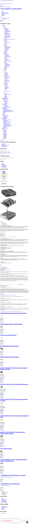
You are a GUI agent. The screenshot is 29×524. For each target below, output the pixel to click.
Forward (21, 311)
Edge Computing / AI (5, 97)
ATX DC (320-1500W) (7, 56)
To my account (3, 513)
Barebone (3, 15)
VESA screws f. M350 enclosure (8, 335)
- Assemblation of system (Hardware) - (10, 483)
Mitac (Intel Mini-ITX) (7, 36)
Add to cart (1, 322)
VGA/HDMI (4, 121)
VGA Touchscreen (5, 120)
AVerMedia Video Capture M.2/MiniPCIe (8, 111)
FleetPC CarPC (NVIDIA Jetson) (7, 107)
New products (3, 163)
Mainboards (4, 27)
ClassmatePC (4, 117)
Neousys (4, 132)
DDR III (6, 96)
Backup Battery (7, 54)
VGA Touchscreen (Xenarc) (6, 124)
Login (1, 151)
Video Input (6, 77)
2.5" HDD (6, 85)
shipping (1, 342)
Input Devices (5, 52)
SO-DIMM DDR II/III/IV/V (8, 94)
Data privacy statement (4, 502)
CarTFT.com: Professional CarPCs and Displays (6, 3)
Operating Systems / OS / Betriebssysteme (10, 39)
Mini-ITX (6, 63)
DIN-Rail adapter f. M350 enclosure (9, 346)
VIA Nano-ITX (7, 29)
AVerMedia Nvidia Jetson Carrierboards (8, 110)
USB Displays (5, 126)
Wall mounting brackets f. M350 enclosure (11, 324)
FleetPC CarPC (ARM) (6, 105)
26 (16, 311)
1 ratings (1, 318)
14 (7, 311)
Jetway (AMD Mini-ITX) (8, 34)
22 (13, 311)
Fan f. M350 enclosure (6, 448)
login (2, 269)
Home (2, 11)
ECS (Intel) (4, 135)
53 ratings (1, 410)
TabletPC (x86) (5, 116)
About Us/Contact (4, 499)
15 (8, 311)
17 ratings (1, 340)
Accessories (6, 44)
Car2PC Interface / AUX (8, 47)
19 (11, 311)
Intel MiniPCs (5, 130)
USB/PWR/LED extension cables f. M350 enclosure (13, 313)
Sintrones (4, 138)
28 (18, 311)
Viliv (5, 70)
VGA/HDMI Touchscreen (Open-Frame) (8, 125)
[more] (22, 230)
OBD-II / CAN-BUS (7, 81)
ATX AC (6, 60)
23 (14, 311)
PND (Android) (5, 104)
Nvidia (4, 113)
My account (3, 148)
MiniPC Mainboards (4, 146)
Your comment (22, 284)
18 (10, 311)
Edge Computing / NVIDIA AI (5, 13)
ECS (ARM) (4, 137)
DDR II (6, 95)
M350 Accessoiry (7, 65)
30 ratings (1, 362)
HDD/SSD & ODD (5, 83)
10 (4, 311)
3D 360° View (2, 221)
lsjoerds (2, 306)
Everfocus (4, 112)
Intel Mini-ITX (6, 30)
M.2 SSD (6, 89)
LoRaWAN (6, 82)
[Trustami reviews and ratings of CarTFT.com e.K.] (4, 181)
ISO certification (4, 166)
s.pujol (2, 298)
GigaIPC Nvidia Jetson (6, 109)
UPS (5, 58)
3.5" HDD (6, 84)
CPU (4, 71)
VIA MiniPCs (5, 134)
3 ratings (1, 351)
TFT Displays (3, 144)
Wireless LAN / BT (7, 76)
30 (19, 311)
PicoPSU (6, 57)
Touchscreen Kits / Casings (6, 122)
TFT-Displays (3, 508)
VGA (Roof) (4, 123)
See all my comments (9, 298)
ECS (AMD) (4, 136)
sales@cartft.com (19, 518)
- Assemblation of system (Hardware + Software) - (13, 475)
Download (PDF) (5, 267)
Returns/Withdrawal (4, 501)
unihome (2, 302)
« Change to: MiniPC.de (6, 0)
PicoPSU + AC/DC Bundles (8, 61)
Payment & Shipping (4, 165)
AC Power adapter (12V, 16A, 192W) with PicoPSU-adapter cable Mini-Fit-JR (13, 460)
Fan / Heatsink (6, 74)
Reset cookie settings (2, 520)
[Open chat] (27, 522)
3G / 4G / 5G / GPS (7, 78)
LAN (5, 79)
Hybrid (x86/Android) (6, 115)
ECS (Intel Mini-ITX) (7, 35)
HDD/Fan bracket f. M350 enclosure (9, 357)
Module (6, 42)
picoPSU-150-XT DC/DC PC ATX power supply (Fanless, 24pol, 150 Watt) (12, 432)
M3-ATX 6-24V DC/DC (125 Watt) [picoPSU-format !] (14, 384)
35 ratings (1, 443)
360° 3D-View (2, 377)
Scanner (6, 50)
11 (5, 311)
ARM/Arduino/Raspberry (6, 91)
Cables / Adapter (7, 48)
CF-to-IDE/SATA (7, 49)
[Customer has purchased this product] (6, 298)
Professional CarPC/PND (5, 506)
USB (5, 41)
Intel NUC (6, 32)
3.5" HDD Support (7, 64)
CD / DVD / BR (7, 86)
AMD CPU (6, 73)
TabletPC (3, 14)
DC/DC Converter (7, 55)
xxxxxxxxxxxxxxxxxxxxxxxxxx (4, 287)
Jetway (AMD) (5, 133)
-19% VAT (5, 159)
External (6, 66)
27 (17, 311)
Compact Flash (6, 87)
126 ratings (1, 426)
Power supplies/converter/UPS (5, 145)
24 (15, 311)
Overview (6, 28)
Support (3, 164)
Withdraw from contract (8, 520)
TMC (5, 43)
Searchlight (6, 51)
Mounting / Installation (7, 46)
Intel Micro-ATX (7, 33)
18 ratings (1, 329)
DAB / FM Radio (7, 80)
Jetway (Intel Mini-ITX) (8, 31)
